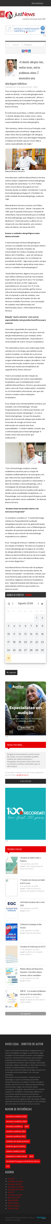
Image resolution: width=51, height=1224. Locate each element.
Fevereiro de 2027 (15, 1195)
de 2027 (11, 1192)
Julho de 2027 (13, 1208)
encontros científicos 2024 (16, 1121)
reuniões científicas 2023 (15, 1136)
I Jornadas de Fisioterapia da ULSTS (32, 946)
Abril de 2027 (13, 1200)
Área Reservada (37, 3)
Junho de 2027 (13, 1205)
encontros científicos (14, 1126)
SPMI (31, 1156)
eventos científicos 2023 (15, 1151)
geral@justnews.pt (22, 775)
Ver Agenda (25, 1013)
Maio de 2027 (13, 1203)
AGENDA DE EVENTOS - (19, 595)
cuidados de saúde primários (17, 1141)
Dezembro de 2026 (15, 1189)
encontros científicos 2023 (16, 1116)
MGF (26, 1126)
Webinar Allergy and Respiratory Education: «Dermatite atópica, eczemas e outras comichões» (31, 972)
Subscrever (25, 781)
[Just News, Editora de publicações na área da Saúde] (25, 16)
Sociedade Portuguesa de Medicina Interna (22, 1161)
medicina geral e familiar (15, 1146)
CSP (7, 1166)
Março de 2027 (14, 1197)
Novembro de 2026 (15, 1187)
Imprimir (12, 672)
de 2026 (11, 1179)
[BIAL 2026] (25, 29)
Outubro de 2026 (15, 1184)
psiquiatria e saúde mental (16, 1156)
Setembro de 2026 (15, 1181)
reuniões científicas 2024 (15, 1131)
